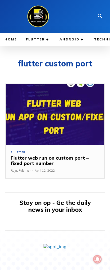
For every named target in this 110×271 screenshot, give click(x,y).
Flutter (18, 152)
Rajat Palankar (21, 170)
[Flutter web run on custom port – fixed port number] (55, 114)
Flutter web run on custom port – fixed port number (50, 160)
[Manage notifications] (97, 259)
